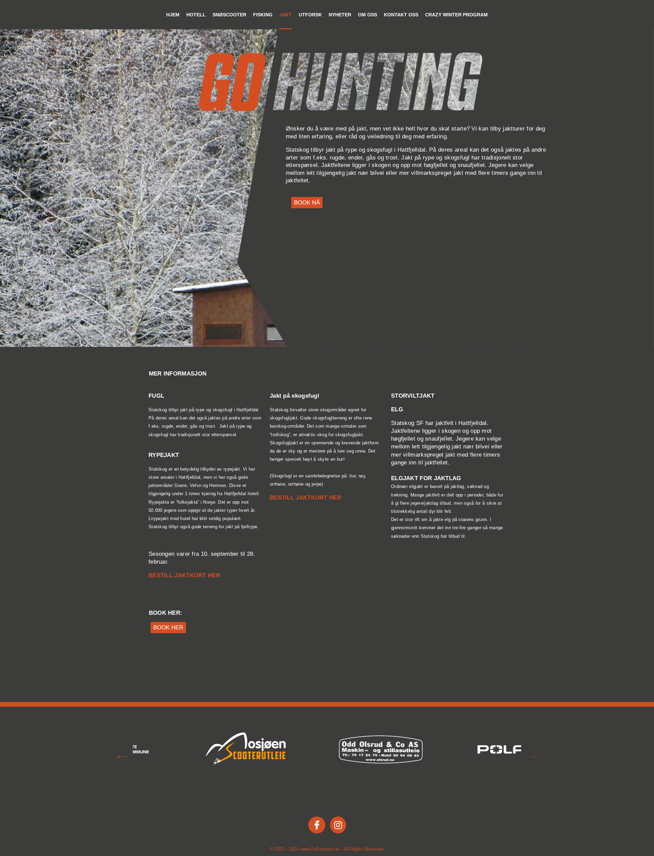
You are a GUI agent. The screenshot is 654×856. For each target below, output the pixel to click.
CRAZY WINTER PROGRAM (456, 14)
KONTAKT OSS (401, 14)
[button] (122, 757)
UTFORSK (310, 14)
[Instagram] (338, 825)
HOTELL (196, 14)
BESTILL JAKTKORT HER (184, 575)
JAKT (285, 14)
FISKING (262, 14)
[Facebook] (316, 825)
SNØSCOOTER (229, 14)
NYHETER (340, 14)
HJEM (173, 14)
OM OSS (367, 14)
